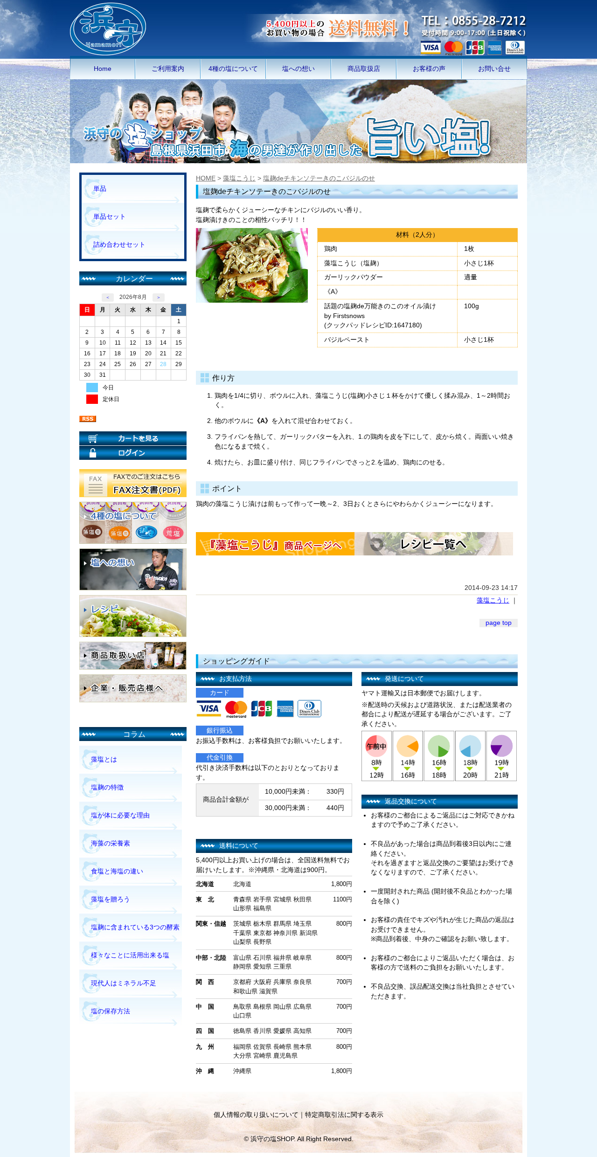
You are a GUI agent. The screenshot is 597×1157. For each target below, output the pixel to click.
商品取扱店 (363, 68)
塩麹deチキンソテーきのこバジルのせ (319, 178)
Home (102, 68)
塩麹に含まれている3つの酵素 (135, 927)
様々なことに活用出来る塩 (130, 955)
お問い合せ (494, 68)
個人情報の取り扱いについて (256, 1114)
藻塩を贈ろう (110, 899)
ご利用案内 (168, 68)
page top (499, 622)
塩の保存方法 (110, 1011)
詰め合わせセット (119, 244)
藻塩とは (104, 759)
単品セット (109, 216)
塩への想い (298, 68)
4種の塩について (233, 68)
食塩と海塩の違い (117, 871)
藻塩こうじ (239, 178)
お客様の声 (429, 68)
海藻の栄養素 (110, 843)
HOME (205, 178)
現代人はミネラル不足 (123, 983)
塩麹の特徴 (107, 787)
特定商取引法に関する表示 (344, 1114)
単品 (99, 188)
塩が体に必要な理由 (120, 815)
